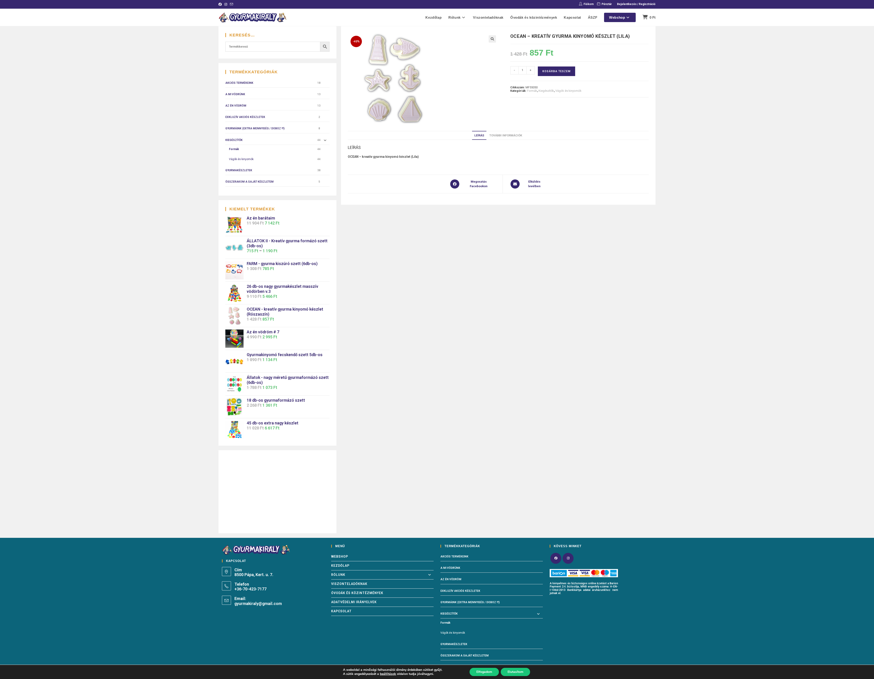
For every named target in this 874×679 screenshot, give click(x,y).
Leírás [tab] (479, 135)
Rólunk (338, 575)
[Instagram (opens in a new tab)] (226, 4)
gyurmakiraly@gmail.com (258, 603)
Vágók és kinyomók (568, 90)
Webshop (339, 556)
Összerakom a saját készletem (249, 181)
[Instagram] (568, 558)
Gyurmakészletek (238, 170)
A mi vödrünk (235, 94)
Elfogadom (484, 672)
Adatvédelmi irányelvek (354, 602)
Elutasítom (515, 672)
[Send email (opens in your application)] (231, 4)
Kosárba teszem (556, 71)
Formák (532, 90)
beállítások (388, 674)
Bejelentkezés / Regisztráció (636, 4)
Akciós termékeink (239, 82)
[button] (492, 39)
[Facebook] (555, 558)
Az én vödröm (235, 105)
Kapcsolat (341, 611)
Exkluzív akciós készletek (245, 117)
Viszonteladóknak (349, 584)
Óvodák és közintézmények (357, 593)
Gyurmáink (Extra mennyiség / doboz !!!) (255, 128)
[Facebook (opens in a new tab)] (220, 4)
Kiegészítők (546, 90)
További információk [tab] (505, 135)
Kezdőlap (340, 565)
